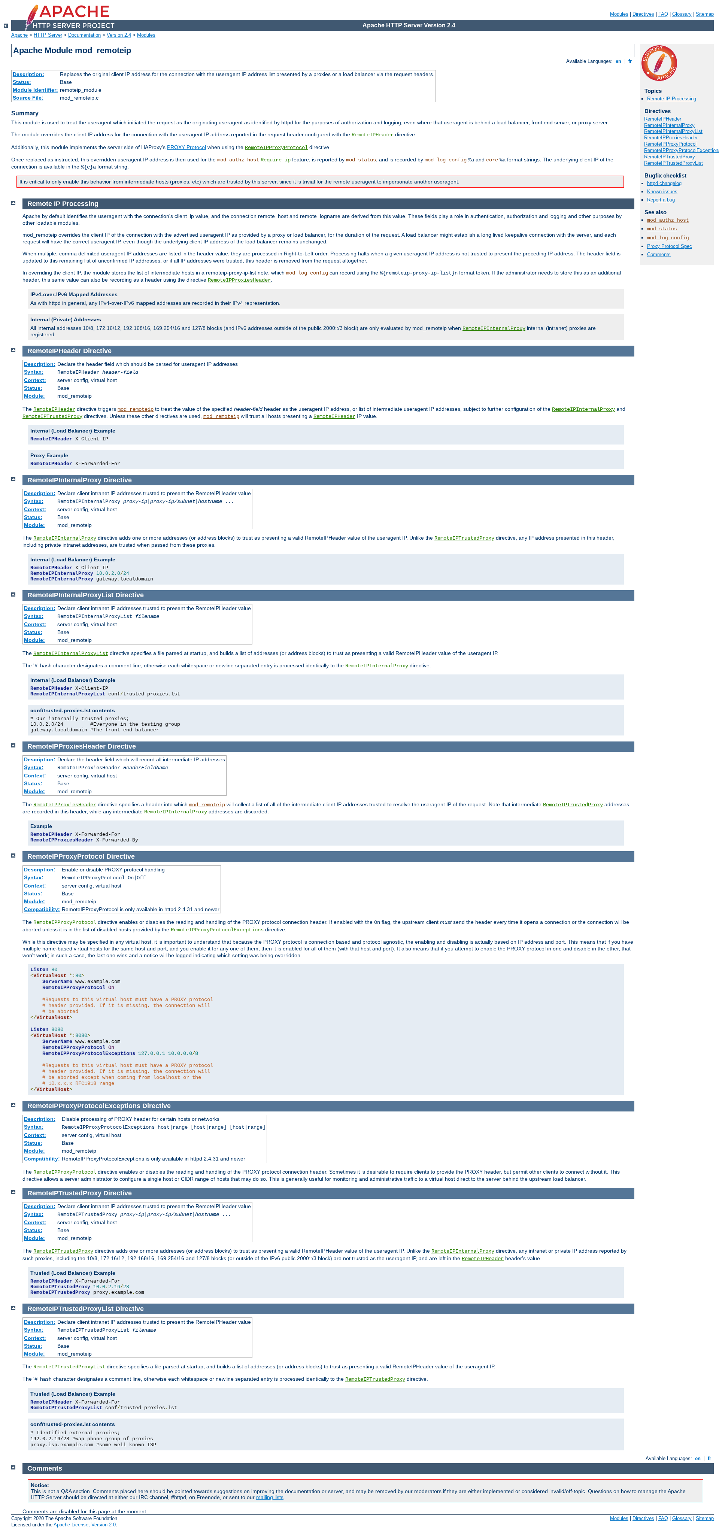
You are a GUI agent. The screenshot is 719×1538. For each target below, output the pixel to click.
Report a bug (661, 200)
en (618, 61)
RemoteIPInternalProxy (669, 125)
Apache (19, 35)
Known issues (662, 191)
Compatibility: (42, 909)
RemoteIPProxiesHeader (671, 137)
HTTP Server (48, 35)
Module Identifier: (35, 90)
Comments (659, 254)
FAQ (663, 14)
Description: (28, 74)
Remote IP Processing (671, 98)
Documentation (84, 35)
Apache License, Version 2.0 (85, 1525)
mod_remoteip (136, 409)
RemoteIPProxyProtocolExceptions (217, 930)
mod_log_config (446, 160)
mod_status (361, 160)
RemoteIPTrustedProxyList (673, 163)
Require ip (276, 160)
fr (630, 61)
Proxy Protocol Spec (669, 246)
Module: (34, 396)
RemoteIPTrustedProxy (669, 157)
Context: (35, 380)
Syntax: (33, 372)
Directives (643, 14)
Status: (22, 82)
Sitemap (705, 14)
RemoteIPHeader (373, 135)
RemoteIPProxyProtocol (276, 148)
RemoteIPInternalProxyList (673, 131)
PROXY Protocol (186, 147)
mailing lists (269, 1497)
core (492, 160)
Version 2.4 (119, 35)
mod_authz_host (238, 160)
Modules (619, 14)
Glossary (682, 14)
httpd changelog (664, 183)
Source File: (28, 98)
